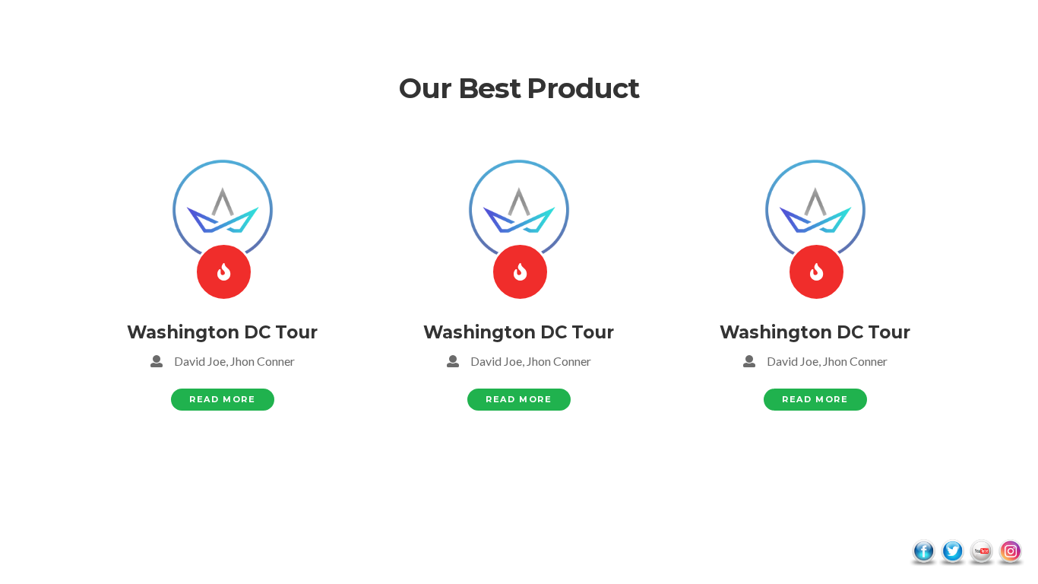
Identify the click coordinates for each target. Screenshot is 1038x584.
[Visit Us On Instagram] (1009, 551)
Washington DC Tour (222, 332)
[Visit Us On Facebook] (923, 551)
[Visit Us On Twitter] (952, 551)
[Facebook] (224, 272)
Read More (222, 399)
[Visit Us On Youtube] (981, 551)
